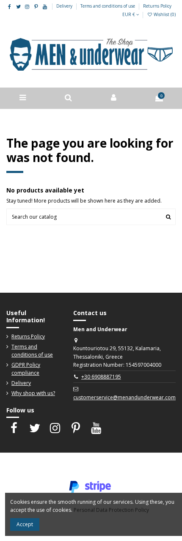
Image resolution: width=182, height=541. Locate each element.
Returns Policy (157, 6)
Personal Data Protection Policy (111, 510)
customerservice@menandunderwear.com (124, 397)
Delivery (65, 6)
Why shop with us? (33, 393)
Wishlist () (164, 14)
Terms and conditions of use (108, 6)
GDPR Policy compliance (25, 368)
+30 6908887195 (101, 376)
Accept (25, 524)
